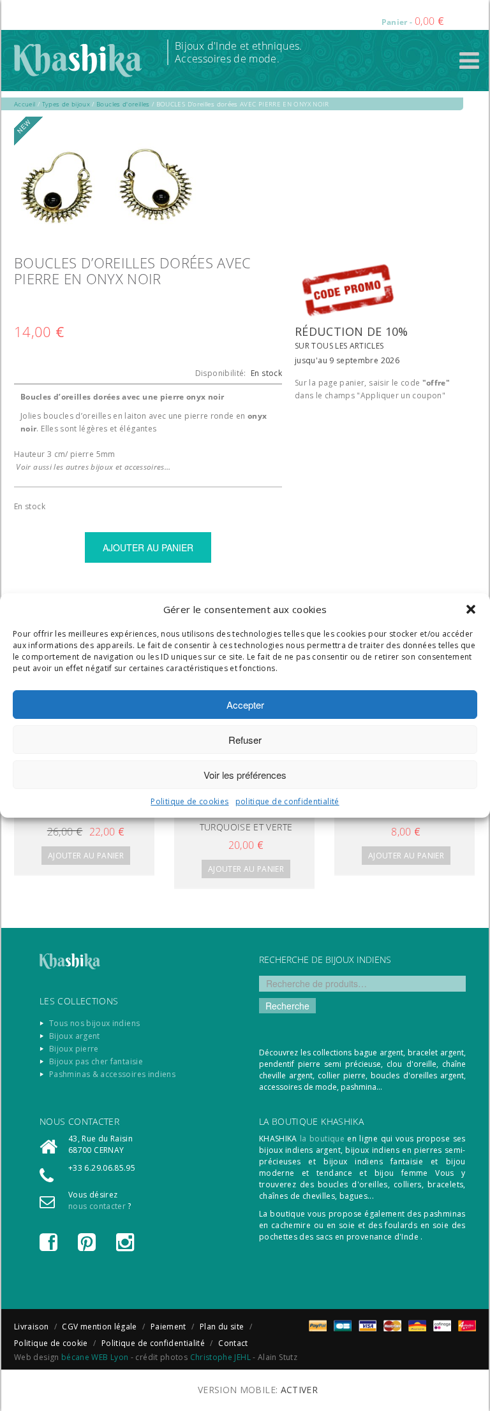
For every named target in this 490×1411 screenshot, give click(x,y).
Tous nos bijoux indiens (94, 1023)
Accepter (245, 704)
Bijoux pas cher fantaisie (96, 1061)
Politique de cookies (189, 801)
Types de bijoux (66, 103)
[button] (470, 609)
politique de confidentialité (287, 801)
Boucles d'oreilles (122, 103)
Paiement (168, 1326)
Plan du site (222, 1326)
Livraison (31, 1326)
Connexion (278, 12)
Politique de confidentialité (153, 1343)
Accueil (25, 103)
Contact (233, 1343)
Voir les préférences (245, 774)
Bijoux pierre (74, 1048)
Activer (299, 1390)
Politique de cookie (51, 1343)
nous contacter (97, 1206)
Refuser (245, 739)
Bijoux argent (74, 1036)
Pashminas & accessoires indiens (112, 1074)
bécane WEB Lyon (94, 1357)
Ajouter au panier (86, 855)
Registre (330, 12)
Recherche (287, 1005)
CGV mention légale (99, 1326)
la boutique (322, 1138)
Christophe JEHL (220, 1357)
